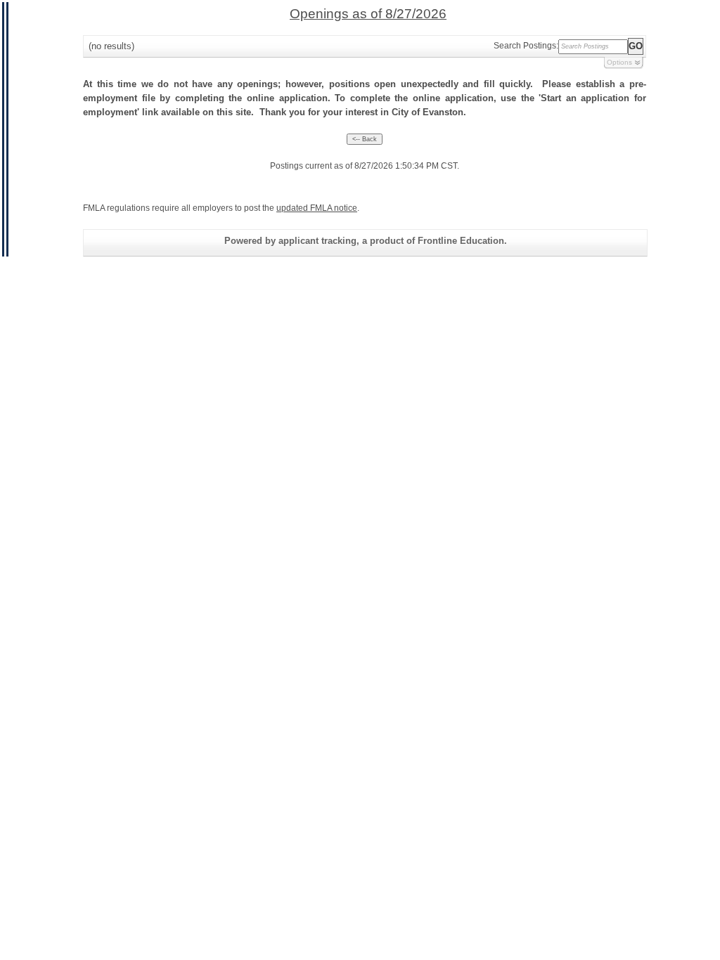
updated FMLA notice (316, 208)
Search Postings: (526, 46)
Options (619, 62)
